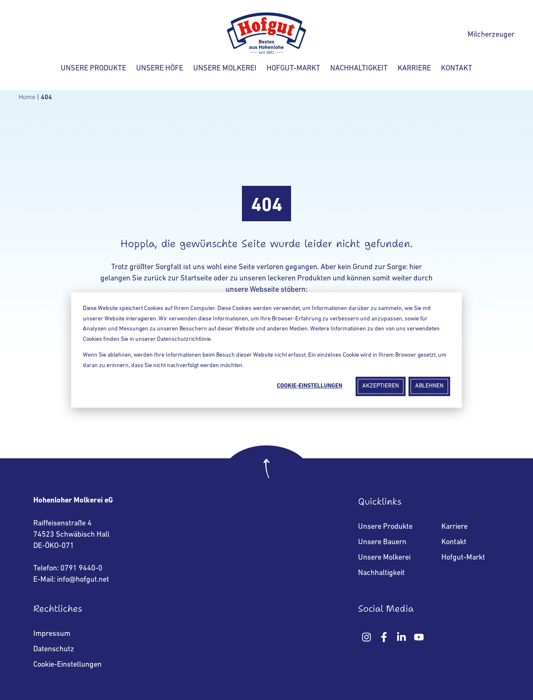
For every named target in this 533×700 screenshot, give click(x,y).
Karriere (414, 68)
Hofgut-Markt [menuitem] (463, 558)
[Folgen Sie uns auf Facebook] (384, 637)
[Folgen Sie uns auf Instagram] (366, 637)
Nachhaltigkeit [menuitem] (381, 573)
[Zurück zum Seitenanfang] (266, 474)
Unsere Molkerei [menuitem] (384, 558)
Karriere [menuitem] (454, 527)
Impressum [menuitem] (51, 634)
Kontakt (456, 68)
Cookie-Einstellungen (309, 386)
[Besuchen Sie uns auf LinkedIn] (401, 637)
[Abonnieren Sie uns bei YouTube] (419, 637)
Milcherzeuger (491, 35)
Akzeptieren (380, 386)
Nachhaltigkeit (359, 68)
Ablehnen (429, 386)
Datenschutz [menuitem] (53, 649)
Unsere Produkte (93, 68)
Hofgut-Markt (293, 68)
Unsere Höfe (159, 68)
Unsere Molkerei (225, 68)
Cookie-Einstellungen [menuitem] (67, 665)
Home (28, 97)
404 (47, 97)
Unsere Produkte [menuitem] (385, 527)
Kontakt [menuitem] (453, 542)
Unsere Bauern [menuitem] (382, 542)
